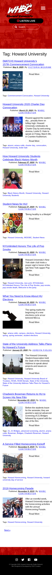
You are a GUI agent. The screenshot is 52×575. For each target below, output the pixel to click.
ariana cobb (19, 145)
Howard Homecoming (17, 478)
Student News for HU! (15, 203)
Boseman (12, 433)
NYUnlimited (38, 283)
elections (30, 333)
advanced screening (29, 431)
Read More (34, 74)
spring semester (16, 335)
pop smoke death (10, 288)
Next (7, 530)
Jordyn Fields (42, 350)
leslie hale (23, 148)
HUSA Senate (23, 381)
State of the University (39, 381)
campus (22, 333)
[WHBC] (20, 10)
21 (9, 431)
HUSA (13, 381)
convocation (41, 145)
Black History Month (16, 193)
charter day (30, 145)
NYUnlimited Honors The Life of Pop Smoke (21, 285)
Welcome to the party (27, 288)
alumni (10, 145)
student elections (31, 335)
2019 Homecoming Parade (18, 488)
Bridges (20, 433)
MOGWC (28, 238)
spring (5, 335)
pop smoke (45, 285)
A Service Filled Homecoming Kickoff (24, 443)
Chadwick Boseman (32, 433)
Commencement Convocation (20, 96)
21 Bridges (15, 431)
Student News (39, 238)
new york (28, 283)
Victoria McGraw (39, 67)
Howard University (41, 96)
